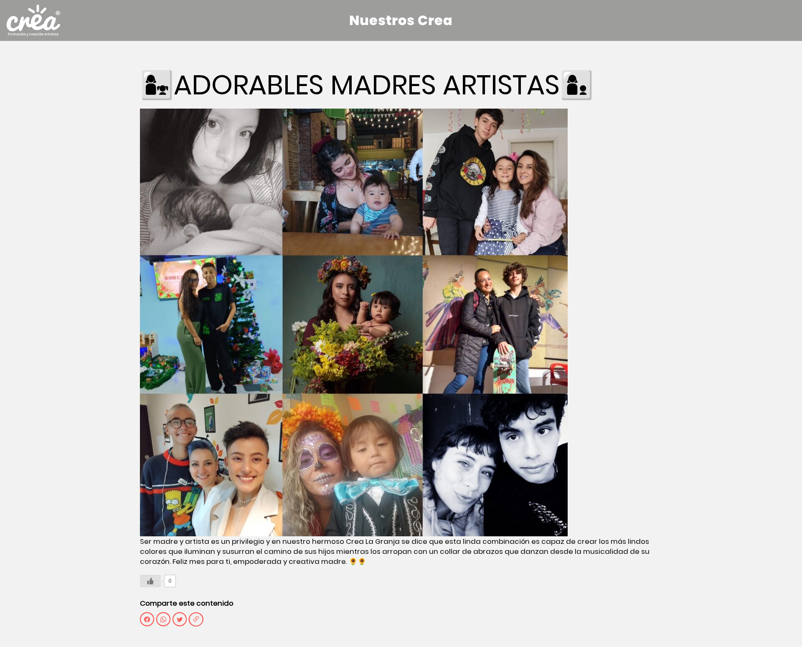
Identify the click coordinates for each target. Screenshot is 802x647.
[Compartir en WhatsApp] (163, 619)
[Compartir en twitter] (180, 619)
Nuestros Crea (401, 20)
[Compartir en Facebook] (147, 619)
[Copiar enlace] (196, 619)
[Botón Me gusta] (150, 581)
